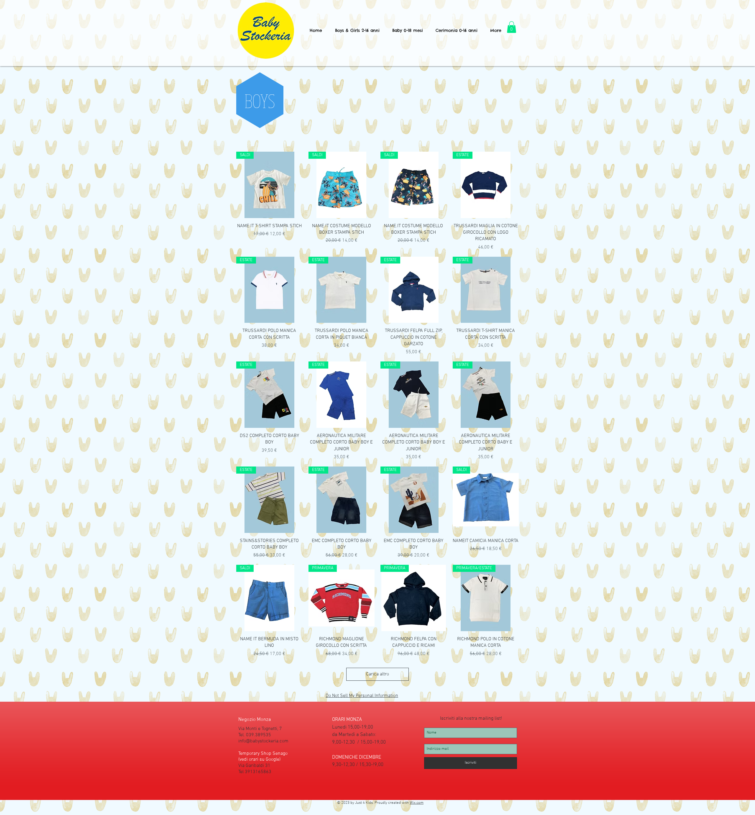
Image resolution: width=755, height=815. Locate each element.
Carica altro (377, 674)
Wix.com (417, 803)
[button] (357, 30)
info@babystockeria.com (263, 741)
